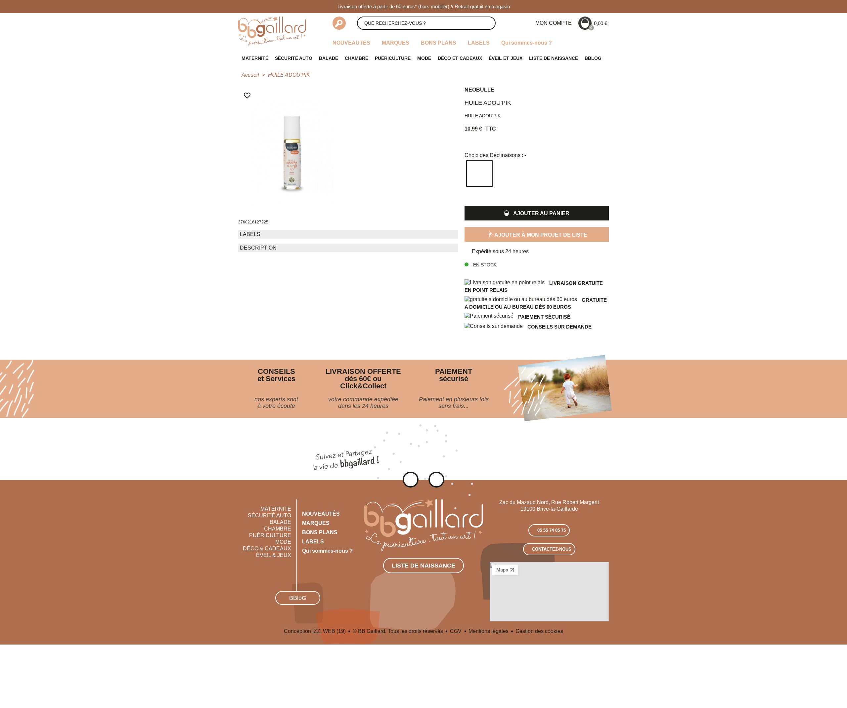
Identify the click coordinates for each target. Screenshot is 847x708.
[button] (537, 213)
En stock (484, 264)
